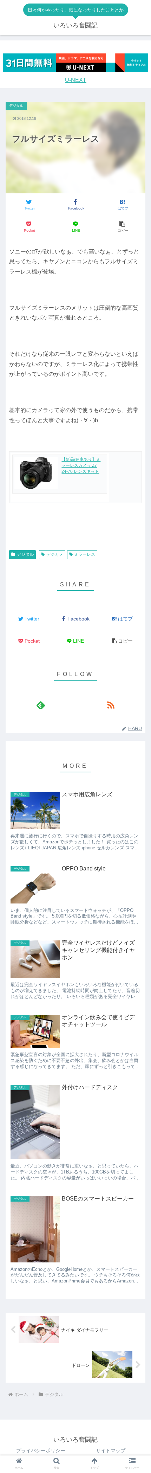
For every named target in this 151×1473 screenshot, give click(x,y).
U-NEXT (75, 80)
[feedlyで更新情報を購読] (40, 705)
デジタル (25, 554)
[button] (122, 227)
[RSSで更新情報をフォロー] (110, 705)
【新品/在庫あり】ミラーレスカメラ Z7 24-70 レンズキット (80, 465)
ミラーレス (84, 554)
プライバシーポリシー (40, 1450)
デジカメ (54, 554)
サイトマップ (110, 1450)
